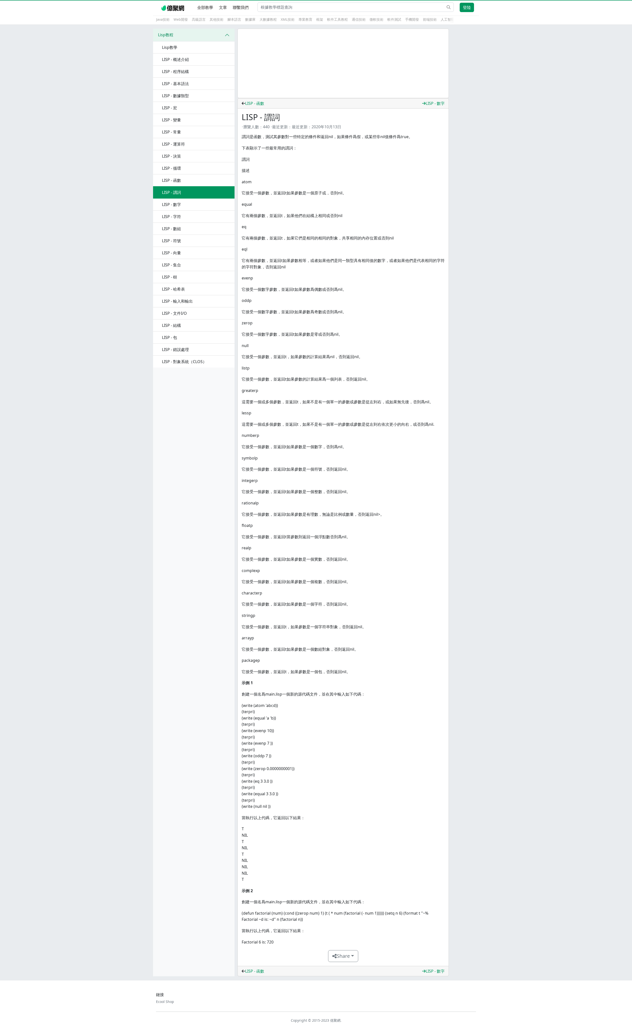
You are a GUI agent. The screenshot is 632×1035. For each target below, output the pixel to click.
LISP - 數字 (435, 103)
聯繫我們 (241, 7)
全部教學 (205, 7)
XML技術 (288, 19)
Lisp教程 (165, 34)
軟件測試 (394, 19)
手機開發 (412, 19)
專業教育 (305, 19)
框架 (319, 19)
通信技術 (359, 19)
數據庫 (250, 19)
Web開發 (181, 19)
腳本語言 (234, 19)
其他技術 (216, 19)
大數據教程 (268, 19)
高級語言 (199, 19)
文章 (223, 7)
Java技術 (163, 19)
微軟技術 (376, 19)
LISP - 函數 (254, 103)
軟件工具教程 (337, 19)
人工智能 (447, 19)
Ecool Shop (165, 1001)
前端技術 (430, 19)
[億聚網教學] (173, 7)
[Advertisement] (343, 63)
